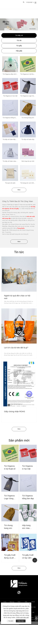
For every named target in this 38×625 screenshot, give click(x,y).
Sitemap (12, 601)
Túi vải (19, 40)
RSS (19, 601)
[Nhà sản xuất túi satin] (19, 24)
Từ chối (10, 621)
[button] (18, 28)
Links (4, 601)
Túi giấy (19, 46)
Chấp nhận (21, 621)
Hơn (19, 190)
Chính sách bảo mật (22, 617)
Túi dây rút (19, 35)
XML (26, 601)
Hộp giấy (19, 51)
